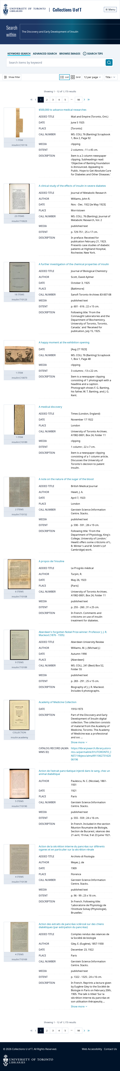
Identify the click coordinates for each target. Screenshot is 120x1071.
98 (78, 99)
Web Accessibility (92, 1049)
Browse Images (69, 53)
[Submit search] (109, 62)
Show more (78, 742)
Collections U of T (22, 1049)
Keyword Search (19, 53)
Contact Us (110, 1049)
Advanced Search (45, 53)
